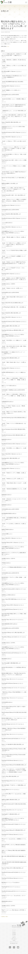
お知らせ (14, 937)
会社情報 (14, 934)
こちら (7, 46)
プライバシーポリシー (14, 941)
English (14, 940)
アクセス (14, 936)
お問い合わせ (14, 938)
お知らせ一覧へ (4, 916)
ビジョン (14, 931)
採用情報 (14, 933)
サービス (14, 930)
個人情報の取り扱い (14, 943)
